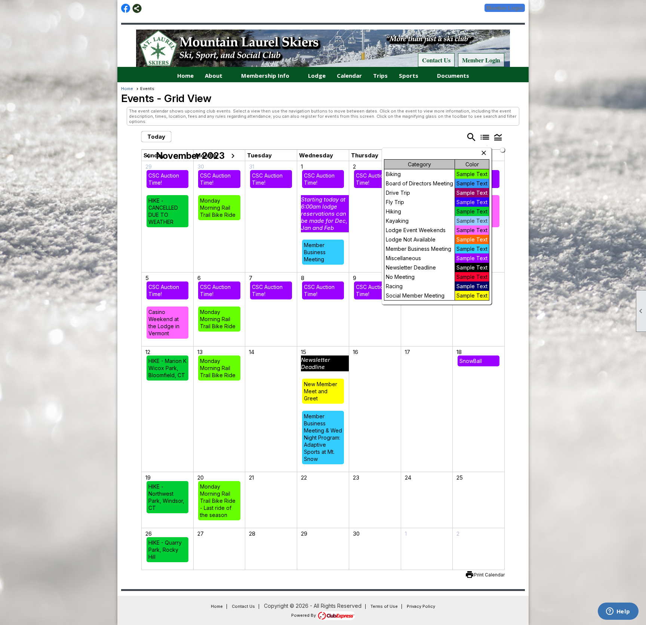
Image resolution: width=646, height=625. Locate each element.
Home (185, 75)
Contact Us (436, 60)
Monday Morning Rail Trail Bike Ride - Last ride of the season (218, 500)
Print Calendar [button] (489, 575)
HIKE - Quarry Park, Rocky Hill (165, 549)
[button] (498, 137)
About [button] (213, 75)
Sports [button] (408, 75)
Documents (453, 75)
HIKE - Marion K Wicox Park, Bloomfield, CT (167, 368)
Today (156, 136)
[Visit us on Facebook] (125, 8)
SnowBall (470, 361)
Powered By (304, 615)
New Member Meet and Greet (320, 391)
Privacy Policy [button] (421, 606)
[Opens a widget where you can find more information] (618, 612)
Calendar (349, 75)
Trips (380, 75)
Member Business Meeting (315, 252)
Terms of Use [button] (384, 606)
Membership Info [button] (265, 75)
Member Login (504, 8)
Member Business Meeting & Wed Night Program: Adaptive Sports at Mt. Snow (323, 437)
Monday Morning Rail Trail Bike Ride (218, 207)
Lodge (317, 75)
